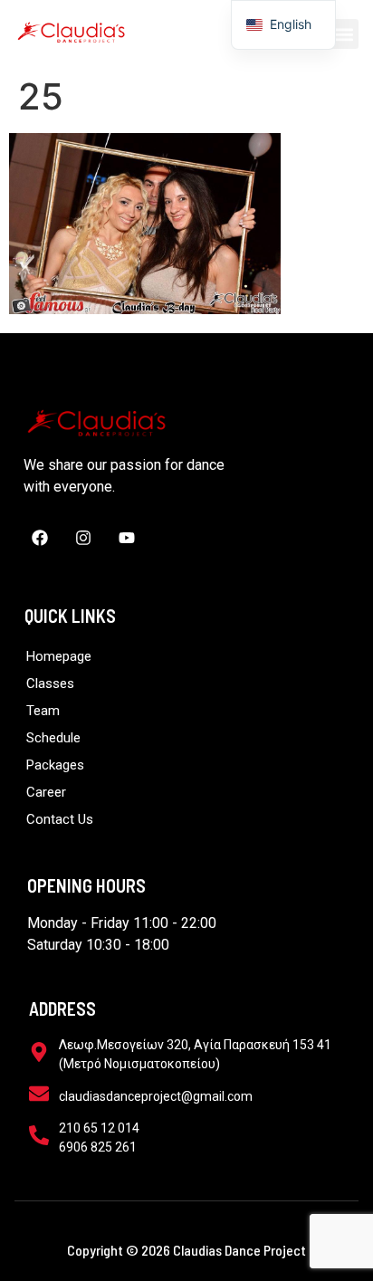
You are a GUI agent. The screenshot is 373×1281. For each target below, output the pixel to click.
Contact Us (59, 819)
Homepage (58, 656)
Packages (55, 765)
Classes (50, 683)
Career (46, 792)
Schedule (53, 738)
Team (43, 711)
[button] (344, 34)
